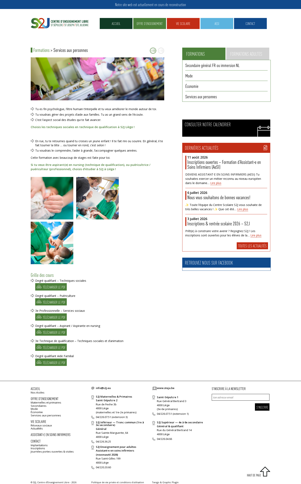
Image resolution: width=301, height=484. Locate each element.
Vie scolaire (183, 23)
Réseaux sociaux (41, 425)
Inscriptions (38, 448)
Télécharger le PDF (54, 287)
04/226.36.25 (103, 441)
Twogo (155, 482)
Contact (250, 23)
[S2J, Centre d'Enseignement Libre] (59, 23)
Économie (191, 86)
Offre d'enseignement (44, 398)
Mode (189, 75)
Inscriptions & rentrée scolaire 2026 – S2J (218, 223)
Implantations (39, 445)
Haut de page (254, 475)
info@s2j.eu (103, 388)
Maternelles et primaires (46, 402)
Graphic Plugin (170, 482)
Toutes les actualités (252, 245)
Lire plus (215, 183)
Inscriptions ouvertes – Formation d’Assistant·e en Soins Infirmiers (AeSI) (224, 164)
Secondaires (38, 406)
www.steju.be (165, 388)
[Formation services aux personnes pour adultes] (161, 51)
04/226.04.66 (164, 439)
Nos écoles (37, 392)
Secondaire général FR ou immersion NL (212, 65)
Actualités (37, 428)
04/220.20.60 (103, 467)
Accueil (116, 23)
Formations (41, 50)
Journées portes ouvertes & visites (52, 451)
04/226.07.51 (103, 417)
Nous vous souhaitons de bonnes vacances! (218, 197)
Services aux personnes (201, 96)
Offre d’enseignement (150, 23)
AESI (217, 23)
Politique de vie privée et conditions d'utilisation (117, 482)
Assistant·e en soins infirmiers (50, 434)
